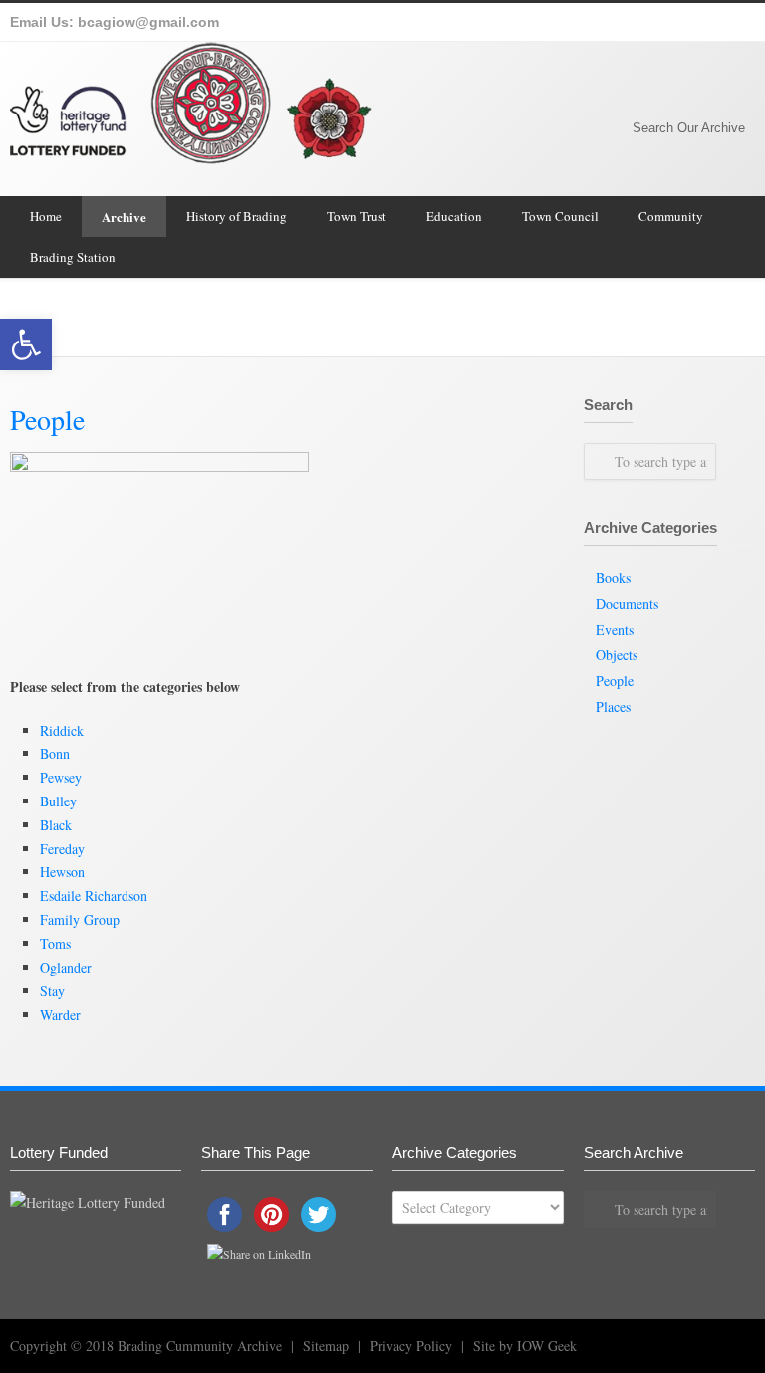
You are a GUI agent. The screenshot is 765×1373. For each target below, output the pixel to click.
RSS (729, 1344)
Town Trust (356, 216)
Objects (617, 654)
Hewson (62, 871)
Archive (124, 216)
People (615, 680)
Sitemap (326, 1345)
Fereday (62, 848)
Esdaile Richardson (93, 895)
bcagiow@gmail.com (148, 22)
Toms (55, 943)
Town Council (560, 216)
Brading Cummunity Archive (200, 1345)
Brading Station (73, 257)
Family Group (80, 919)
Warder (60, 1014)
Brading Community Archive (638, 317)
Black (56, 824)
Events (615, 629)
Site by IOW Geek (525, 1345)
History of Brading (236, 216)
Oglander (66, 967)
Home (46, 216)
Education (454, 216)
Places (613, 706)
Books (613, 578)
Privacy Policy (411, 1345)
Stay (52, 990)
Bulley (58, 801)
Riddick (62, 730)
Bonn (55, 753)
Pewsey (61, 777)
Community (670, 216)
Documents (627, 603)
